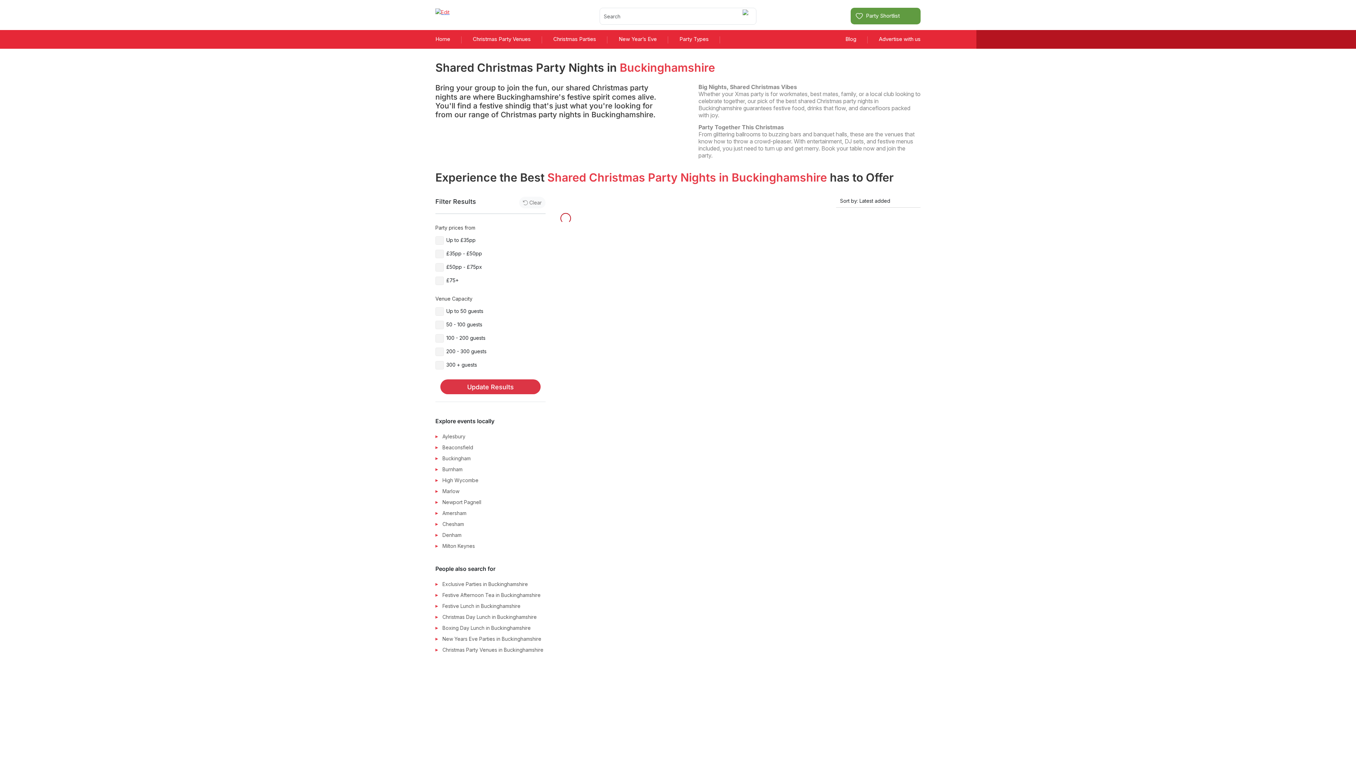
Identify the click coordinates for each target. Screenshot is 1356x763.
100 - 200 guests (466, 338)
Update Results (490, 387)
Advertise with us (900, 39)
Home (442, 39)
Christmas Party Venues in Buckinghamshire (492, 650)
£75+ (452, 280)
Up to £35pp (461, 240)
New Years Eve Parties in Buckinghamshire (491, 639)
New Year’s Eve (638, 39)
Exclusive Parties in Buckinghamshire (485, 584)
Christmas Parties (574, 39)
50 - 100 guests (464, 324)
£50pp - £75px (464, 267)
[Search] (747, 16)
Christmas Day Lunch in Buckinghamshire (489, 617)
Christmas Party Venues (502, 39)
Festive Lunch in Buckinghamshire (481, 606)
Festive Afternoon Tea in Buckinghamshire (491, 595)
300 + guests (461, 365)
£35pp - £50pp (464, 253)
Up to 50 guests (464, 311)
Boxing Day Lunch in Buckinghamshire (486, 628)
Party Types (694, 39)
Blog (850, 39)
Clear (535, 203)
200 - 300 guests (466, 351)
